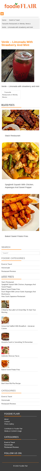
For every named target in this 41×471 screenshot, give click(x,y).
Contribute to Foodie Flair (13, 429)
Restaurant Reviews (8, 271)
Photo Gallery (9, 424)
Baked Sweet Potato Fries (16, 236)
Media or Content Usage (13, 431)
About (6, 419)
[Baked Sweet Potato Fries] (5, 364)
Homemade (5, 268)
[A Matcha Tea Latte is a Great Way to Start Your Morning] (5, 304)
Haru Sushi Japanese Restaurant (13, 296)
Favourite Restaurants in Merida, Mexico (10, 94)
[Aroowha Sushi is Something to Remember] (5, 337)
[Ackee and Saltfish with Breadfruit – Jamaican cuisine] (5, 321)
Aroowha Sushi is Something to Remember (17, 342)
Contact (7, 421)
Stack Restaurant (12, 136)
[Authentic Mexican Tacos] (5, 351)
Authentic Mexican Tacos (10, 356)
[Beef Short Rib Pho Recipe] (5, 378)
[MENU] (2, 13)
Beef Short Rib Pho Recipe (11, 383)
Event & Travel (6, 264)
